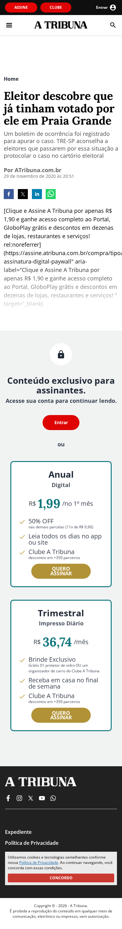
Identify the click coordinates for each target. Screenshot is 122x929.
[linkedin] (37, 194)
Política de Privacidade (38, 862)
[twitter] (23, 194)
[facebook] (9, 194)
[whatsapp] (51, 194)
